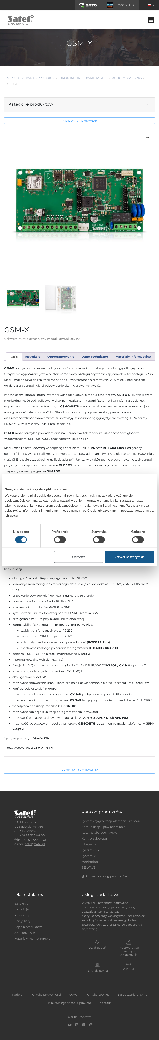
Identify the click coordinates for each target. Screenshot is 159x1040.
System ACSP (91, 856)
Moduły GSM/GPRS (126, 78)
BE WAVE (88, 867)
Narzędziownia (97, 971)
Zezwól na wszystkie (130, 557)
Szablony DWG (25, 933)
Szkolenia (21, 904)
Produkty (46, 78)
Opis (14, 356)
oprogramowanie (60, 356)
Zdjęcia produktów (28, 927)
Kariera (17, 994)
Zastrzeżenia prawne (132, 994)
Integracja (89, 844)
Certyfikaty (22, 921)
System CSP (90, 850)
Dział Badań (97, 948)
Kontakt (105, 1003)
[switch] (60, 539)
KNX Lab (129, 969)
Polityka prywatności (46, 994)
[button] (151, 5)
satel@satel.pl (35, 844)
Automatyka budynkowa (99, 833)
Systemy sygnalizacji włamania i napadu (111, 821)
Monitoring (90, 862)
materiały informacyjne (133, 356)
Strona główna (21, 78)
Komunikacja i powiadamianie (83, 78)
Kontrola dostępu (94, 838)
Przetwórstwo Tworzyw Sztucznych (129, 951)
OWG (73, 994)
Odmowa (78, 557)
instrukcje (32, 356)
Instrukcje (21, 909)
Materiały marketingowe (32, 938)
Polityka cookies (97, 994)
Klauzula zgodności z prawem (69, 1003)
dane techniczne (95, 356)
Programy (21, 915)
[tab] (14, 356)
